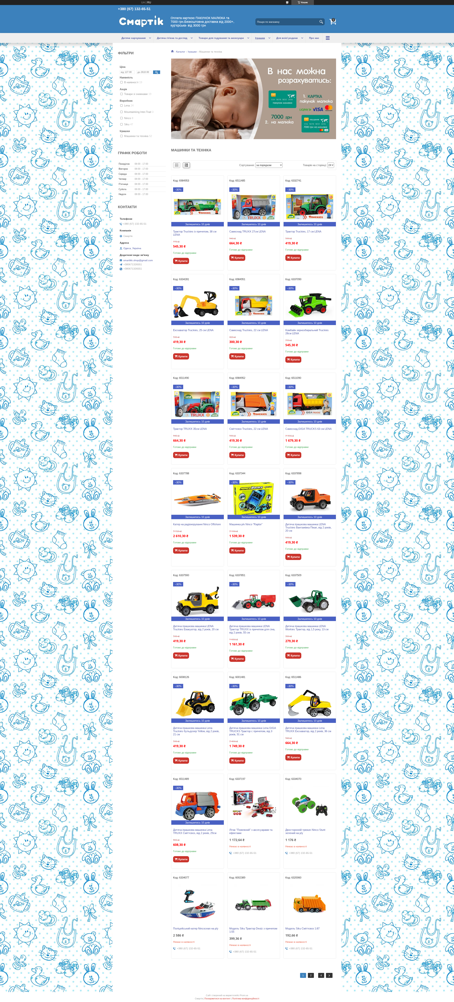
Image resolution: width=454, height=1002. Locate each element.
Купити (182, 260)
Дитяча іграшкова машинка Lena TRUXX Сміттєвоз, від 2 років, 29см (194, 831)
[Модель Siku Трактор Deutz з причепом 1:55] (253, 903)
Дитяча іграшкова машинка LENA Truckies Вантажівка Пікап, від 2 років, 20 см (308, 527)
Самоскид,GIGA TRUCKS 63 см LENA (308, 428)
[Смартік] (142, 21)
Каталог (180, 51)
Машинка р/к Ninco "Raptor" (245, 524)
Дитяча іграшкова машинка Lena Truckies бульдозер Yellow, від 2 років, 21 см (196, 731)
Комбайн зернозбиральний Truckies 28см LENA (307, 332)
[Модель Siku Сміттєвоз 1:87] (309, 903)
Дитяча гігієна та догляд (172, 38)
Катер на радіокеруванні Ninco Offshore (197, 524)
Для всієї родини (287, 38)
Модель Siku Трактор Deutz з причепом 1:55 (253, 930)
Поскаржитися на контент (217, 998)
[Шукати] (321, 21)
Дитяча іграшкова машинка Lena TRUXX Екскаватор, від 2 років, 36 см (308, 729)
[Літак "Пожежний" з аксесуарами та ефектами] (253, 805)
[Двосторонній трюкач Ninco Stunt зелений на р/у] (309, 805)
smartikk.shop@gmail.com (138, 260)
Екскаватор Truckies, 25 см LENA (193, 330)
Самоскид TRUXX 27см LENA (247, 231)
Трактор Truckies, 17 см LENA (303, 231)
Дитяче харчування (133, 38)
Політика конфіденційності (245, 998)
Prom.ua (244, 995)
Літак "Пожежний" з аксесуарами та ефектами (250, 831)
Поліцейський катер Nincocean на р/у (195, 928)
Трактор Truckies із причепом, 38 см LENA (194, 233)
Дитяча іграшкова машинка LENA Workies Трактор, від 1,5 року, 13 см (306, 628)
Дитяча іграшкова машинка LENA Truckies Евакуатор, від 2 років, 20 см (195, 628)
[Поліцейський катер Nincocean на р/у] (197, 903)
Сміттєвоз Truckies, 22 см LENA (248, 428)
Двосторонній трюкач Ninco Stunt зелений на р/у (305, 831)
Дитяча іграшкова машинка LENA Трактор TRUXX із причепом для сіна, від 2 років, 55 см (252, 629)
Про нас (314, 38)
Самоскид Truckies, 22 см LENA (248, 330)
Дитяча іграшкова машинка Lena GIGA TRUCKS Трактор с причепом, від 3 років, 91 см (252, 731)
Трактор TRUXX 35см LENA (190, 428)
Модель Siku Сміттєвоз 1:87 (302, 928)
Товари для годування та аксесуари (221, 38)
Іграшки (260, 38)
